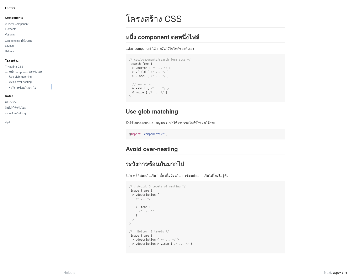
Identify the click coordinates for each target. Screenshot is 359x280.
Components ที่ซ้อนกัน (18, 40)
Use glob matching (20, 76)
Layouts (10, 45)
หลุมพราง (10, 102)
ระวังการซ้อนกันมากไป (22, 87)
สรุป (7, 122)
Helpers (9, 51)
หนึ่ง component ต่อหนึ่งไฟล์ (25, 72)
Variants (10, 34)
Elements (10, 29)
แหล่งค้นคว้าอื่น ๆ (15, 113)
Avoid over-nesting (20, 81)
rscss (10, 8)
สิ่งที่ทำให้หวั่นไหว (15, 107)
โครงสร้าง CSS (14, 66)
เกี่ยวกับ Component (16, 24)
